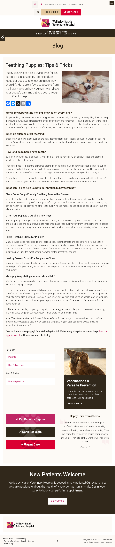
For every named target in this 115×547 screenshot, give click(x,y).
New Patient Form (16, 365)
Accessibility (21, 539)
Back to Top (8, 544)
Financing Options (16, 381)
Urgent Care (71, 12)
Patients (12, 357)
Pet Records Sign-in (32, 419)
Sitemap (31, 541)
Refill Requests (32, 432)
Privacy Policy (8, 539)
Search (23, 541)
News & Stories (12, 373)
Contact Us (57, 501)
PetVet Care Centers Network (101, 542)
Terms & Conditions (11, 541)
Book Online (51, 12)
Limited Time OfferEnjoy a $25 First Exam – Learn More (56, 33)
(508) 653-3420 (77, 4)
